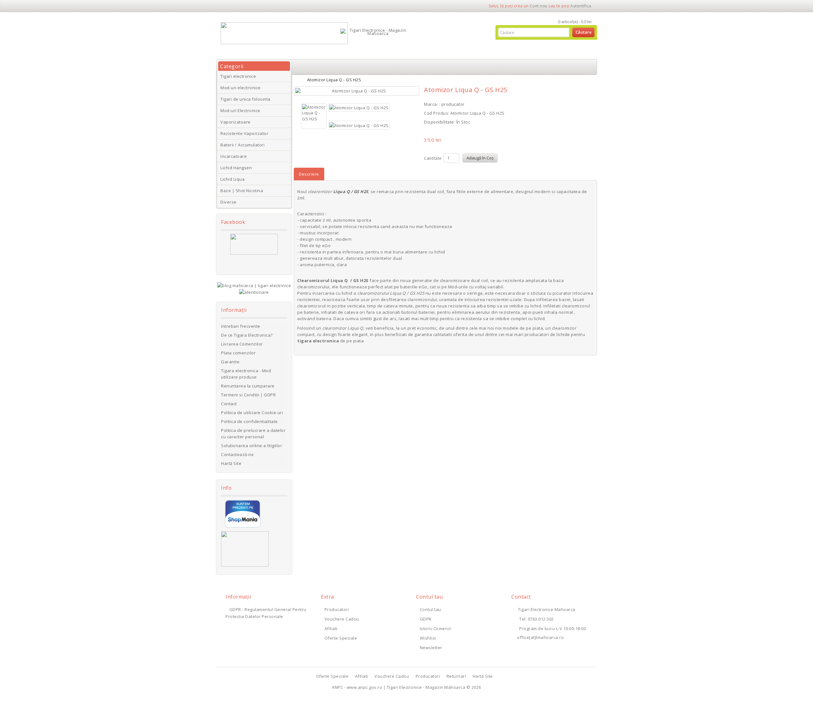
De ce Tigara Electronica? (247, 335)
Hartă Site (231, 463)
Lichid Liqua (232, 179)
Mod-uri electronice (240, 88)
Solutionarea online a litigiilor (251, 445)
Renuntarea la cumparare (248, 386)
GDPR (426, 619)
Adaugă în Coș (480, 158)
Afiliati (331, 628)
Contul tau (430, 609)
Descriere (309, 174)
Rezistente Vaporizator (244, 133)
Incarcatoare (233, 156)
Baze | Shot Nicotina (241, 190)
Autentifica (580, 6)
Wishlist (428, 638)
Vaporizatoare (235, 122)
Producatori (337, 609)
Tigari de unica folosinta (245, 99)
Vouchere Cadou (342, 619)
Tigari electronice (238, 76)
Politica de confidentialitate (249, 421)
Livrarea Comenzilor (242, 344)
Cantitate (433, 158)
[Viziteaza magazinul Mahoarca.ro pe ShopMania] (243, 513)
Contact (229, 403)
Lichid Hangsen (236, 168)
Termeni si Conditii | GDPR (248, 395)
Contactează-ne (237, 454)
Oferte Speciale (341, 638)
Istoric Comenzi (435, 628)
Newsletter (431, 647)
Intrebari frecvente (240, 326)
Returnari (456, 676)
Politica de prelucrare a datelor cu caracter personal (253, 433)
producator (453, 104)
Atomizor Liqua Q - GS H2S (334, 80)
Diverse (228, 202)
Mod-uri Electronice (240, 110)
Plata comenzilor (238, 353)
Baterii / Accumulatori (242, 145)
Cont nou (539, 6)
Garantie (230, 362)
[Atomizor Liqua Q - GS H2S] (356, 91)
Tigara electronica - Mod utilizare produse (246, 374)
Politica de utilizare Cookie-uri (252, 412)
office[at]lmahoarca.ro (540, 637)
